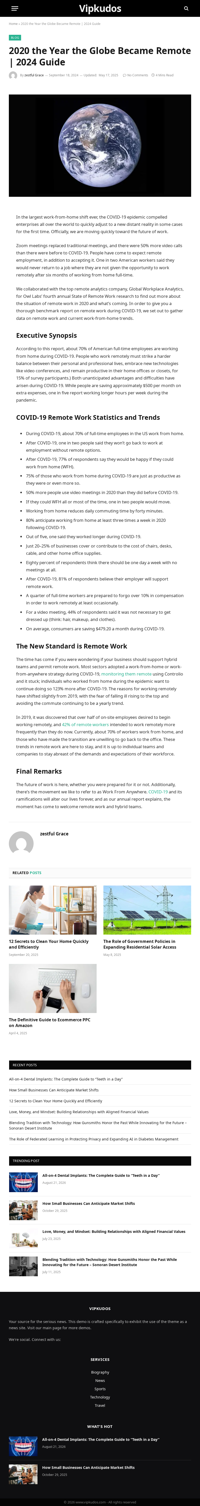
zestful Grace (34, 75)
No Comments (137, 75)
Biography (100, 1372)
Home (13, 24)
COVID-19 (158, 792)
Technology (100, 1397)
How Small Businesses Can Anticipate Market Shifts (54, 1090)
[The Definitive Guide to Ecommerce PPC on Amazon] (53, 988)
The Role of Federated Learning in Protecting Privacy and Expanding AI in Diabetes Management (94, 1139)
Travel (100, 1405)
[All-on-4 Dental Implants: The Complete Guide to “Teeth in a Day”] (23, 1182)
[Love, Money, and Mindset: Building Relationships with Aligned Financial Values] (23, 1238)
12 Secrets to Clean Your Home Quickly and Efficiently (49, 944)
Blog (15, 37)
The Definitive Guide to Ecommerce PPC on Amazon (49, 1022)
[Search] (186, 8)
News (100, 1380)
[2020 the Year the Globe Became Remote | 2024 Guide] (100, 145)
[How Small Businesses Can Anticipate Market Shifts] (23, 1210)
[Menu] (14, 8)
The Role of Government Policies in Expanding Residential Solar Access (139, 944)
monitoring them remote (126, 674)
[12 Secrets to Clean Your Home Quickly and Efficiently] (53, 910)
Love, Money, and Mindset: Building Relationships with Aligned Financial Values (79, 1111)
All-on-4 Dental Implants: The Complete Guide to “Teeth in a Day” (66, 1079)
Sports (100, 1388)
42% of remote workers (85, 724)
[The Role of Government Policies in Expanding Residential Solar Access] (147, 910)
